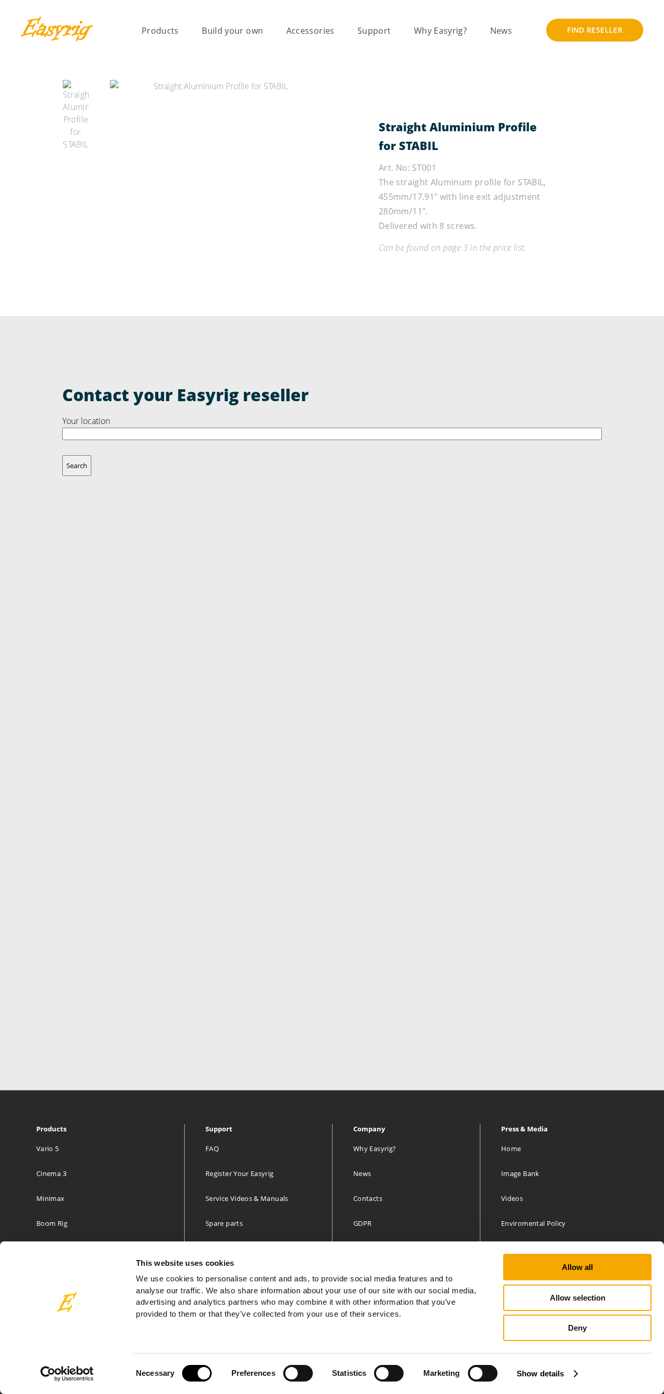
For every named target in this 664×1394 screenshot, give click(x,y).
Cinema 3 (51, 1173)
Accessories (310, 31)
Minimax (50, 1198)
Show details (540, 1373)
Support (374, 31)
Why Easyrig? (440, 31)
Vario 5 (47, 1148)
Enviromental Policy (533, 1223)
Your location (86, 421)
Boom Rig (51, 1223)
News (501, 31)
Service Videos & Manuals (246, 1198)
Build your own (232, 31)
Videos (512, 1198)
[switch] (298, 1373)
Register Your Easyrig (239, 1173)
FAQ (212, 1148)
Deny (577, 1327)
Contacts (367, 1198)
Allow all (577, 1267)
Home (511, 1148)
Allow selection (577, 1297)
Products (160, 31)
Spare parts (224, 1223)
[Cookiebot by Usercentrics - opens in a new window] (67, 1374)
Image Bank (520, 1173)
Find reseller (594, 30)
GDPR (362, 1223)
